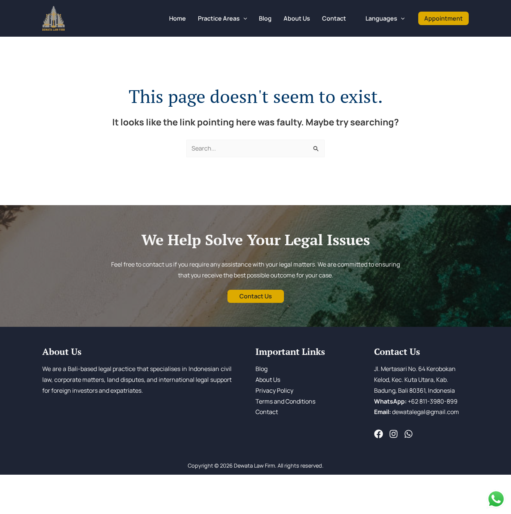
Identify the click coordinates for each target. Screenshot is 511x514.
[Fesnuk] (378, 433)
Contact (267, 412)
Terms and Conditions (285, 401)
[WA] (408, 433)
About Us (268, 379)
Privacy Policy (274, 390)
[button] (243, 18)
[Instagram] (393, 433)
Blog (261, 369)
